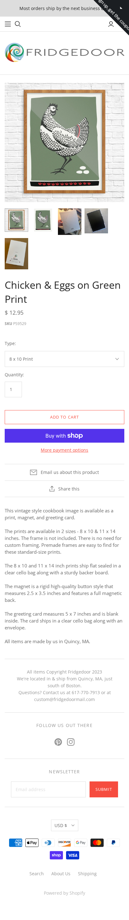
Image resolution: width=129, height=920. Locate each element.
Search (36, 874)
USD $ (60, 825)
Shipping (87, 874)
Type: (10, 343)
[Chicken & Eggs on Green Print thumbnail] (16, 220)
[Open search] (18, 24)
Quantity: (14, 375)
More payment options (64, 450)
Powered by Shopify (64, 893)
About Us (60, 874)
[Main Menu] (8, 24)
